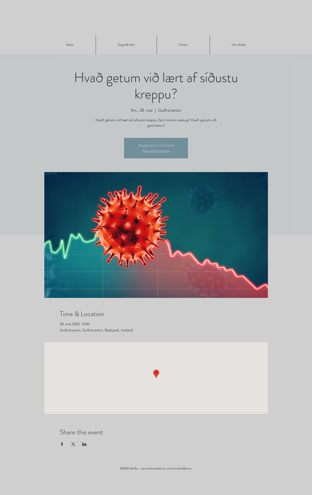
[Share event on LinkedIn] (84, 444)
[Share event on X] (73, 444)
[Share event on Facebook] (62, 444)
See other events (156, 151)
